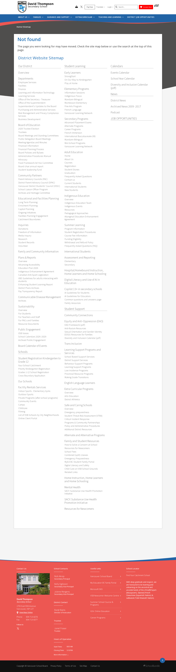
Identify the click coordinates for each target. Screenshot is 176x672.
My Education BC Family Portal (103, 582)
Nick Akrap (59, 576)
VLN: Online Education (100, 611)
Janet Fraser (60, 628)
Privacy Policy (56, 666)
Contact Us (95, 666)
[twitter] (81, 7)
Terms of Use (70, 666)
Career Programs (97, 617)
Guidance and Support (58, 17)
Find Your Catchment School (138, 575)
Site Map (83, 666)
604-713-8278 (32, 617)
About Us (23, 17)
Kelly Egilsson (61, 583)
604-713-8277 (32, 619)
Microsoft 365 (96, 589)
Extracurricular (84, 17)
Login (110, 7)
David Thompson (41, 4)
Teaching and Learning (110, 17)
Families (37, 17)
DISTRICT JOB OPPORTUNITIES (140, 17)
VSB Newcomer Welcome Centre (104, 595)
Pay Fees (90, 7)
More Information (60, 655)
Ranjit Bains (59, 609)
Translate (99, 7)
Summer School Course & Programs (101, 603)
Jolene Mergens (62, 591)
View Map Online (26, 612)
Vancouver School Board (101, 576)
